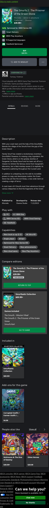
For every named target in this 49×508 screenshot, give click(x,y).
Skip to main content (9, 1)
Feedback (38, 476)
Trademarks (5, 503)
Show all (32, 429)
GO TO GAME (24, 330)
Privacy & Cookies (8, 500)
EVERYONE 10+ (17, 73)
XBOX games (19, 473)
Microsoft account (28, 482)
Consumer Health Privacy (11, 497)
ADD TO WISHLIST (21, 62)
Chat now (30, 497)
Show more (6, 193)
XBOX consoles (6, 473)
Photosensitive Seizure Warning (34, 479)
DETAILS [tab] (11, 106)
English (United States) (10, 491)
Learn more (10, 91)
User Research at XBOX (10, 482)
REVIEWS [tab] (24, 106)
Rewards (4, 488)
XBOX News (15, 476)
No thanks (30, 502)
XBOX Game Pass (32, 473)
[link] (13, 361)
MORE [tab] (37, 106)
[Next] (44, 429)
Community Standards (10, 479)
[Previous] (39, 429)
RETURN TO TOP (24, 285)
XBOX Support (27, 476)
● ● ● (43, 62)
